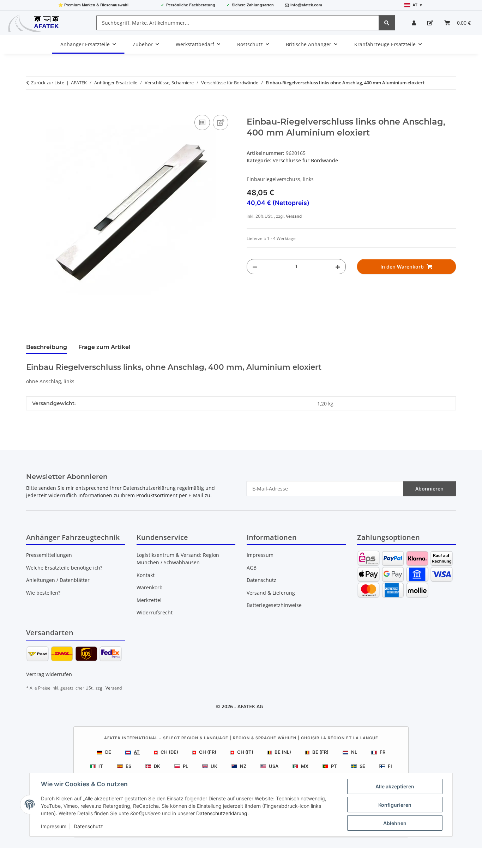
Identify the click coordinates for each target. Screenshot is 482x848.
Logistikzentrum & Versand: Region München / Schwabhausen (178, 559)
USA (273, 766)
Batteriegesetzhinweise (274, 605)
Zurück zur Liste (47, 82)
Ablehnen (394, 823)
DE (108, 752)
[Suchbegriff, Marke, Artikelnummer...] (387, 22)
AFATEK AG (250, 706)
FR (382, 752)
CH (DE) (169, 752)
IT (100, 766)
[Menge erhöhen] (337, 266)
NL (354, 752)
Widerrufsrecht (155, 612)
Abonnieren (429, 488)
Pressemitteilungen (49, 555)
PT (334, 766)
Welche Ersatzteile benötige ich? (64, 567)
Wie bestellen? (43, 592)
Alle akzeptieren (394, 786)
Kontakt (146, 575)
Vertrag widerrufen (49, 674)
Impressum (53, 826)
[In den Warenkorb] (31, 105)
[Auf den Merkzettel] (220, 122)
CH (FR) (207, 752)
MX (304, 766)
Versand (294, 216)
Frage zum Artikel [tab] (104, 347)
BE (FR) (320, 752)
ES (128, 766)
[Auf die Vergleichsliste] (202, 122)
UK (214, 766)
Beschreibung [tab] (46, 347)
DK (157, 766)
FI (390, 766)
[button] (414, 23)
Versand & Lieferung (271, 592)
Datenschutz (88, 826)
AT (137, 752)
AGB (252, 567)
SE (362, 766)
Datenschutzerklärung (221, 813)
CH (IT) (245, 752)
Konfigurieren (394, 805)
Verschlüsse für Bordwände (305, 160)
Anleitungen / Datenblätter (58, 580)
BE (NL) (283, 752)
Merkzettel (149, 600)
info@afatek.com (306, 4)
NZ (243, 766)
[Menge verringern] (255, 266)
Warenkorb (150, 587)
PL (185, 766)
